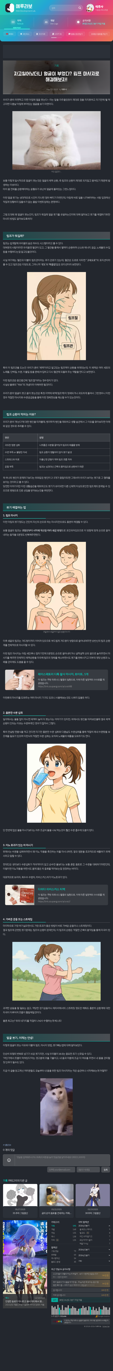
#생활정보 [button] (7, 1144)
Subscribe (106, 1326)
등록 (106, 1169)
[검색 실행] (80, 8)
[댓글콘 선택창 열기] (9, 1160)
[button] (102, 1316)
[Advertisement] (56, 51)
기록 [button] (56, 65)
